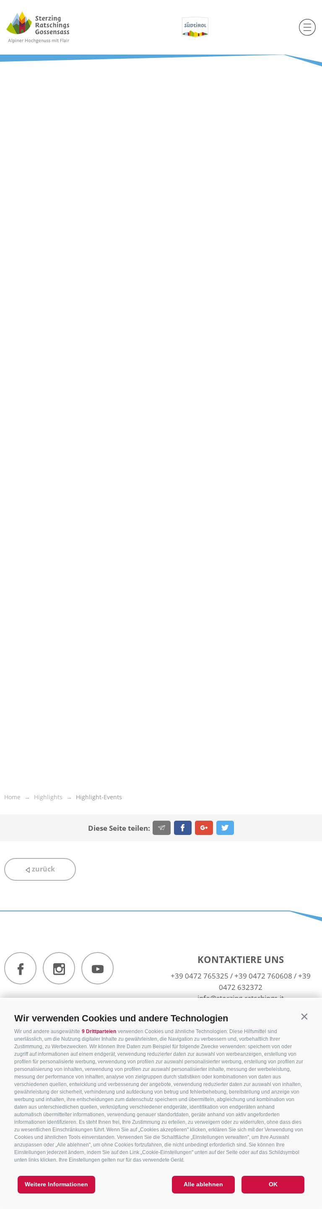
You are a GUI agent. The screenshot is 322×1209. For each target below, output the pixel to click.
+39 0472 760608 (263, 976)
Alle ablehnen (203, 1184)
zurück (42, 869)
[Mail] (162, 828)
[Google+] (204, 828)
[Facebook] (183, 828)
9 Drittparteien (99, 1031)
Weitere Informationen (56, 1184)
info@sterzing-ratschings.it (240, 998)
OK (273, 1184)
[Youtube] (97, 968)
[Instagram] (59, 968)
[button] (304, 1016)
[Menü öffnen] (307, 27)
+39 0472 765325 (200, 976)
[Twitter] (225, 828)
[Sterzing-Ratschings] (53, 27)
